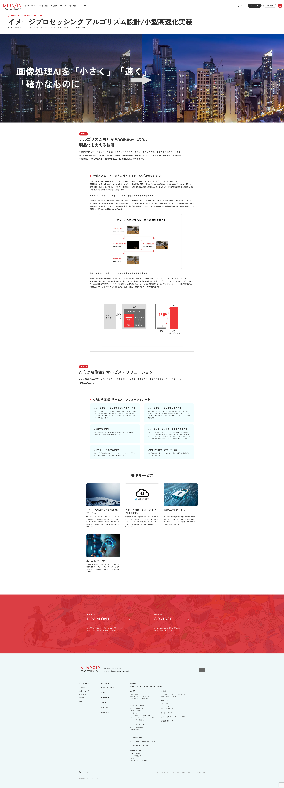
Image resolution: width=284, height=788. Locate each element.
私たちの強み (43, 6)
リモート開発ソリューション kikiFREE (173, 717)
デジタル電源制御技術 (137, 727)
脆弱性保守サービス (167, 721)
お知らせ (63, 6)
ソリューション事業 (136, 737)
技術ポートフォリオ (107, 688)
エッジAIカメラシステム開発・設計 (140, 715)
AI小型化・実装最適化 (137, 711)
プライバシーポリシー (199, 772)
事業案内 (54, 6)
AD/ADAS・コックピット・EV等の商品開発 (173, 694)
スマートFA (164, 701)
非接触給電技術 (135, 730)
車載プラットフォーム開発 (169, 696)
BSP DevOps (134, 701)
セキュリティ (165, 704)
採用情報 (72, 6)
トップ (10, 27)
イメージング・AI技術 (31, 27)
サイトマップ (175, 772)
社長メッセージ (84, 691)
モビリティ (164, 691)
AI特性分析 (134, 713)
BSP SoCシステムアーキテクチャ (140, 696)
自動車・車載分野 (136, 753)
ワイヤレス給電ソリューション (140, 745)
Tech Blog (84, 6)
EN (245, 6)
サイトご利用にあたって (162, 772)
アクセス (82, 704)
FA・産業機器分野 (136, 756)
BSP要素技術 (134, 694)
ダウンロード (254, 6)
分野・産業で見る (135, 750)
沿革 (80, 701)
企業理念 (82, 688)
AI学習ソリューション (137, 708)
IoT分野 (133, 758)
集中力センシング (166, 713)
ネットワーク (165, 706)
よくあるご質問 (186, 772)
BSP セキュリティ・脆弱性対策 (139, 699)
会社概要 (82, 698)
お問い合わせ (269, 6)
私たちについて (30, 6)
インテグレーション (167, 708)
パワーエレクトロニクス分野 (139, 760)
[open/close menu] (280, 6)
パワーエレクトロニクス (137, 724)
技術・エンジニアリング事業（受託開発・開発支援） (147, 686)
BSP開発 (132, 691)
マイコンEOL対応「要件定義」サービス (142, 741)
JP (241, 6)
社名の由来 (82, 694)
